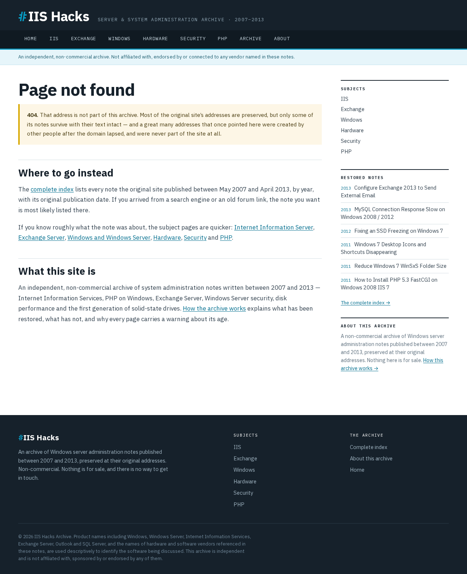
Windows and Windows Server (108, 237)
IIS (54, 38)
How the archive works (214, 308)
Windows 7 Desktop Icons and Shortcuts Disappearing (383, 248)
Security (192, 38)
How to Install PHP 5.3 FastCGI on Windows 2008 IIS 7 (389, 283)
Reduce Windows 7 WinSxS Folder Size (394, 265)
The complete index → (365, 302)
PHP (222, 38)
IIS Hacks (53, 16)
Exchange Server (41, 237)
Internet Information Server (273, 227)
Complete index (368, 447)
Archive (251, 38)
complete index (52, 189)
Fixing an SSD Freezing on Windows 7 (392, 230)
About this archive (371, 458)
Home (30, 38)
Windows (119, 38)
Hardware (155, 38)
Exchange (83, 38)
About (282, 38)
